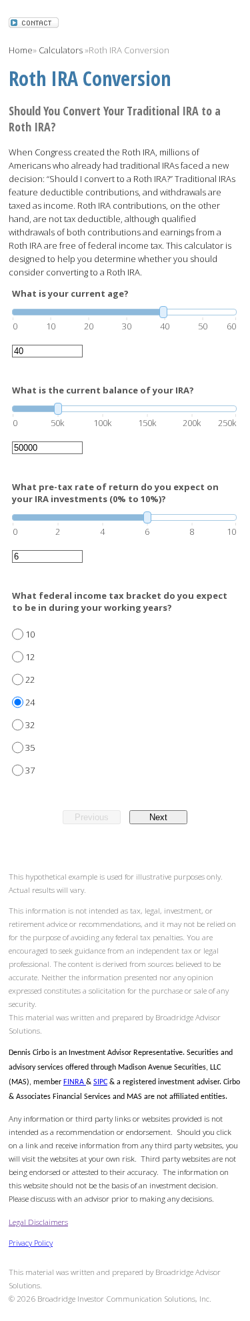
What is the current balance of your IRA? (103, 390)
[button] (34, 24)
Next (158, 817)
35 (30, 748)
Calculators (61, 50)
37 (30, 770)
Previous (92, 817)
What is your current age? (70, 293)
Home (21, 50)
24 (30, 702)
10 (30, 634)
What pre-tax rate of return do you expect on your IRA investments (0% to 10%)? (115, 493)
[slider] (124, 312)
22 (30, 680)
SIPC (100, 1082)
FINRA (74, 1082)
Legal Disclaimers (38, 1221)
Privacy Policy (31, 1242)
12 (30, 657)
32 (30, 725)
